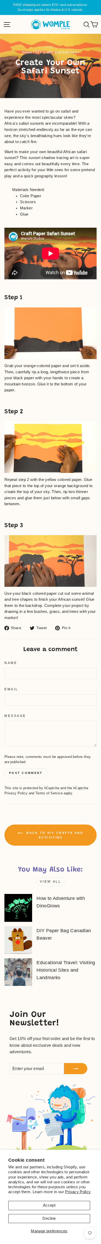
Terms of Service (49, 793)
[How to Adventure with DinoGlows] (18, 908)
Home (27, 52)
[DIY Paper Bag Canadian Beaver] (18, 940)
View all (50, 881)
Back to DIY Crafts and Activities (54, 835)
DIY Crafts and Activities (56, 52)
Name (10, 662)
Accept (49, 1205)
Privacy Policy (78, 1192)
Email (11, 689)
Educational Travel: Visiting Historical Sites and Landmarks (66, 970)
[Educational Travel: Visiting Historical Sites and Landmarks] (18, 972)
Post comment (26, 772)
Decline (49, 1218)
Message (15, 715)
